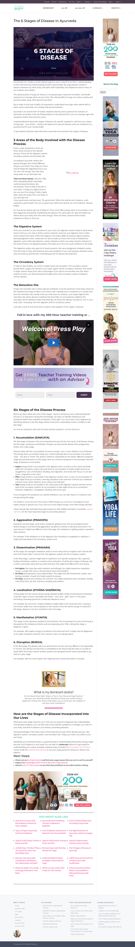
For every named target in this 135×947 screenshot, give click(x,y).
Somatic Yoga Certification (52, 921)
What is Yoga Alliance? (78, 916)
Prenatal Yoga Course (50, 927)
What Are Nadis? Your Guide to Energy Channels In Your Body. (27, 870)
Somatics (115, 8)
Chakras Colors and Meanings (108, 911)
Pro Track (72, 2)
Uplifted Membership (37, 750)
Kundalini (97, 8)
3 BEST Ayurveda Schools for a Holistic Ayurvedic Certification (81, 860)
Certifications (62, 2)
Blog (110, 2)
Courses (54, 2)
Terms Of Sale (20, 926)
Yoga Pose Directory (77, 934)
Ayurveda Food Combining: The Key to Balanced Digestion (53, 823)
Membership (48, 8)
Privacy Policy (19, 923)
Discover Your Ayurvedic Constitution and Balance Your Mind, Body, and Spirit (26, 860)
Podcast (46, 2)
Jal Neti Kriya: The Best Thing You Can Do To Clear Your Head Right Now (27, 850)
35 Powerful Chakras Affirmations (109, 927)
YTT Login (18, 911)
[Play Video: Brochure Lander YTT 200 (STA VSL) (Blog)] (53, 343)
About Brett (19, 917)
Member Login (20, 908)
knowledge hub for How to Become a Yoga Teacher (46, 763)
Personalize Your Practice (79, 747)
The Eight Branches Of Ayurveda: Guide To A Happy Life (80, 833)
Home (17, 906)
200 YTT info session (31, 765)
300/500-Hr (80, 8)
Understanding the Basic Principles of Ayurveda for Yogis (53, 860)
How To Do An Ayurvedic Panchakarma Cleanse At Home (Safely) (25, 823)
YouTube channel (34, 760)
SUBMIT (84, 395)
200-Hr (64, 8)
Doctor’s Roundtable (100, 2)
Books (79, 2)
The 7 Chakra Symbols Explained (109, 919)
